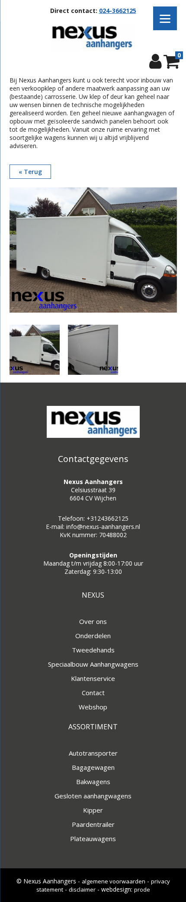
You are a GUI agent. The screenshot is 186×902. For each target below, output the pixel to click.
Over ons (93, 621)
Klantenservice (93, 678)
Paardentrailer (93, 824)
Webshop (93, 707)
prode (142, 889)
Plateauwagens (93, 838)
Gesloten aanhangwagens (93, 795)
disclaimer (82, 889)
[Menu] (165, 18)
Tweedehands (93, 650)
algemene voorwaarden (113, 881)
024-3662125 (117, 10)
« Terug (30, 172)
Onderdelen (93, 635)
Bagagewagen (93, 767)
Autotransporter (93, 753)
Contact (93, 692)
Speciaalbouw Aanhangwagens (93, 664)
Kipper (93, 810)
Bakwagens (93, 781)
